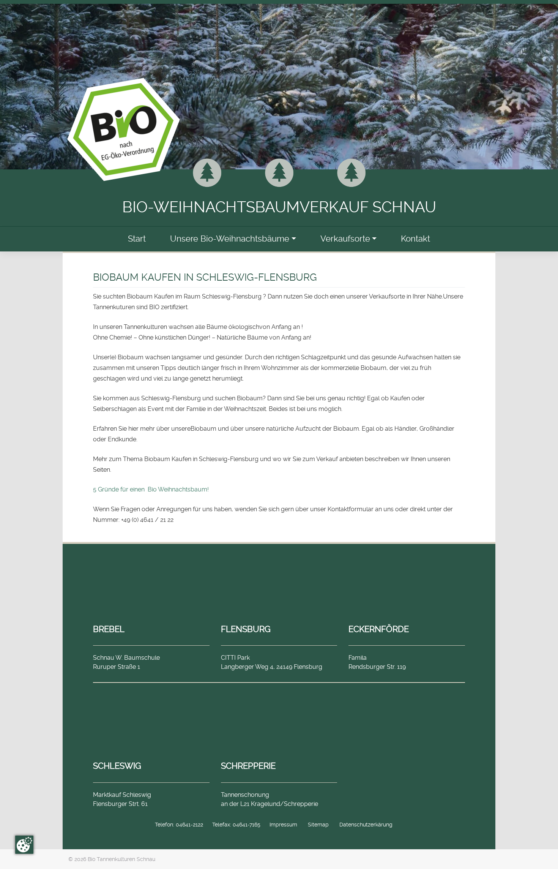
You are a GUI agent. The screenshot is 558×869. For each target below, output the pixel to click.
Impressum (283, 825)
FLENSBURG (246, 629)
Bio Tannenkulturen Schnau (121, 859)
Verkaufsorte (345, 238)
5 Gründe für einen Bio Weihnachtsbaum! (151, 489)
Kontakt (415, 238)
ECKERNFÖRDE (378, 629)
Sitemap (318, 825)
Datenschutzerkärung (365, 825)
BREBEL (109, 629)
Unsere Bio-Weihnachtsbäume (229, 238)
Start (137, 238)
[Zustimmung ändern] (24, 845)
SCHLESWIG (117, 766)
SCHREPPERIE (248, 766)
